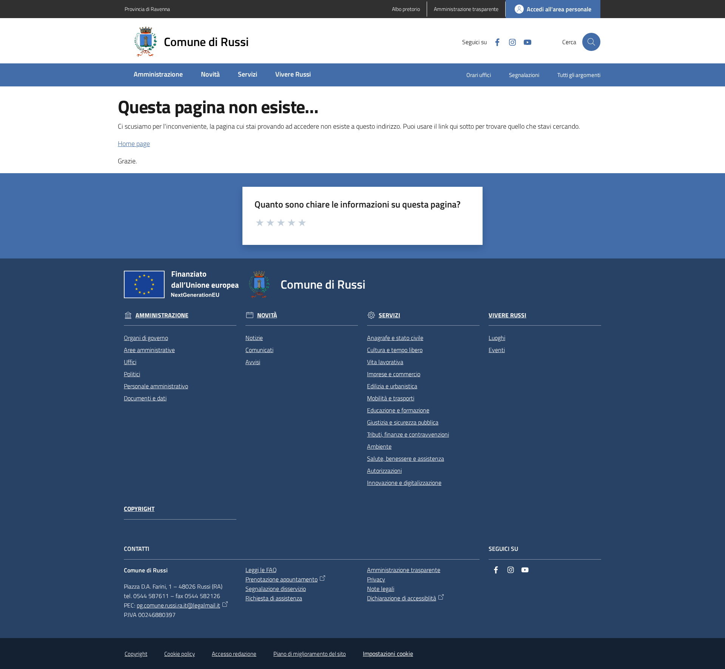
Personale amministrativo (156, 386)
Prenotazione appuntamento (281, 579)
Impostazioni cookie (388, 653)
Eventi (497, 349)
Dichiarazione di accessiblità (401, 598)
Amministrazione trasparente (403, 569)
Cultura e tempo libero (395, 349)
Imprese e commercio (393, 373)
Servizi (389, 315)
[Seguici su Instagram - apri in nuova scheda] (509, 41)
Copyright (139, 508)
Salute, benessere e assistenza (405, 458)
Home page (134, 143)
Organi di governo (146, 337)
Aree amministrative (149, 349)
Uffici (130, 361)
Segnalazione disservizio (275, 588)
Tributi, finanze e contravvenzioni (408, 434)
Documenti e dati (145, 398)
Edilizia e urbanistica (392, 386)
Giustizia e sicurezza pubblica (402, 422)
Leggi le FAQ (261, 569)
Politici (132, 373)
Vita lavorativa (385, 361)
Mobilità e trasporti (390, 398)
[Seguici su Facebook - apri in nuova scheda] (494, 41)
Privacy (376, 579)
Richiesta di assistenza (273, 598)
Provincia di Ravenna (147, 9)
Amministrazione (162, 315)
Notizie (254, 337)
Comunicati (259, 349)
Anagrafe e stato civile (395, 337)
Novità (267, 315)
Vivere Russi (507, 315)
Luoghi (497, 337)
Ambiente (379, 446)
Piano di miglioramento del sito (309, 653)
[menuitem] (158, 74)
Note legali (380, 588)
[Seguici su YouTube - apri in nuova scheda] (524, 41)
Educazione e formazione (398, 410)
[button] (591, 42)
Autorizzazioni (384, 470)
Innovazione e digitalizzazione (404, 482)
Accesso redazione (234, 653)
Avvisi (252, 361)
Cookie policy (179, 653)
